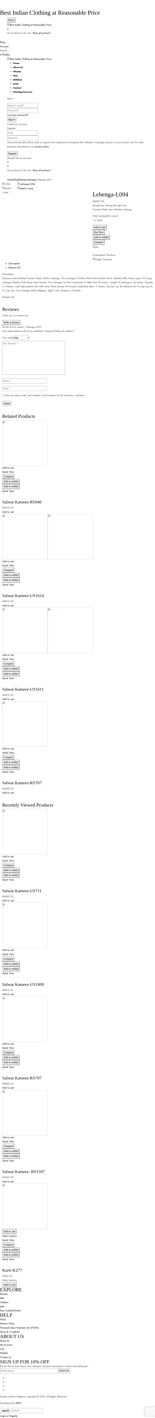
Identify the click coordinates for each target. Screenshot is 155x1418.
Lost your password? (17, 115)
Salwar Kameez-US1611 (23, 689)
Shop (15, 179)
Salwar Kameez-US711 (22, 890)
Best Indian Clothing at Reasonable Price (50, 12)
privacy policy (42, 146)
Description (14, 263)
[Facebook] (93, 251)
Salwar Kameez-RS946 (22, 502)
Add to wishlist (101, 237)
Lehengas (31, 179)
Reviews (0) (14, 267)
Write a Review (11, 322)
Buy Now (98, 232)
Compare (98, 242)
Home (10, 179)
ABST (18, 1403)
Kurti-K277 (12, 1270)
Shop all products (41, 33)
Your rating (7, 337)
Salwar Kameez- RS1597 (23, 1171)
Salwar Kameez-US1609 (23, 984)
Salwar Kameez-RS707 (22, 782)
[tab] (80, 263)
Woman (22, 179)
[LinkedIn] (95, 251)
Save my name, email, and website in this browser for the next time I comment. (45, 395)
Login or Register (9, 1416)
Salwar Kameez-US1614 (23, 595)
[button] (77, 29)
